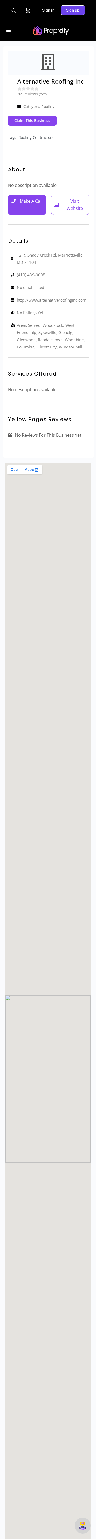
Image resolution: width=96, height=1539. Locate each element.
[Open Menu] (8, 30)
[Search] (14, 10)
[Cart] (28, 10)
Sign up (72, 10)
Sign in (48, 10)
